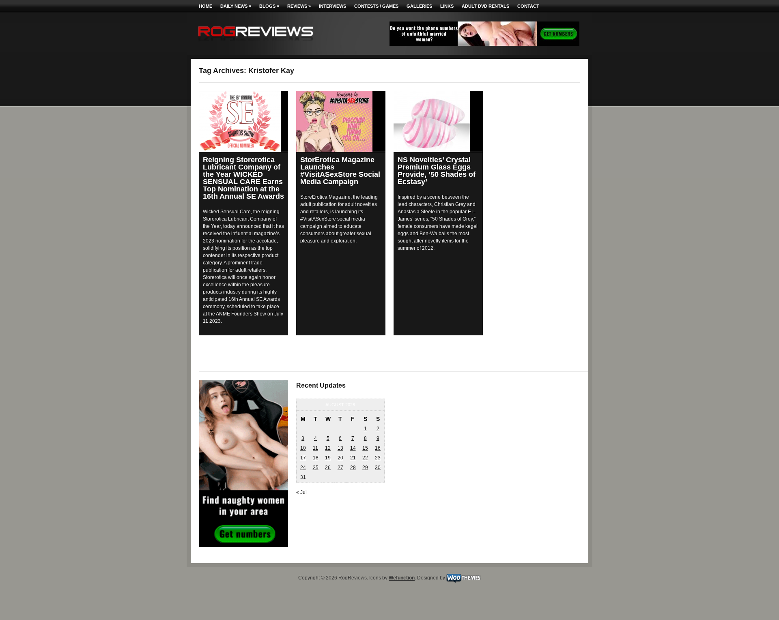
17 (303, 458)
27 (340, 467)
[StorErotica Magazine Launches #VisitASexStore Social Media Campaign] (340, 121)
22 (365, 458)
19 (328, 458)
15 (365, 448)
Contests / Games (376, 6)
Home (205, 6)
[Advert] (484, 44)
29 (365, 467)
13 (340, 448)
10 (303, 448)
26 (328, 467)
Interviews (332, 6)
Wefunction (402, 578)
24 (303, 467)
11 (315, 448)
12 (328, 448)
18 (315, 458)
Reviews (299, 6)
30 (378, 467)
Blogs (269, 6)
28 (353, 467)
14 (353, 448)
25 (315, 467)
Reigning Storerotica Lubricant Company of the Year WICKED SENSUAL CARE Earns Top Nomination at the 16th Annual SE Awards (243, 178)
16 (378, 448)
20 (340, 458)
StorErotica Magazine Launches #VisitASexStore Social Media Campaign (340, 171)
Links (447, 6)
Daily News (235, 6)
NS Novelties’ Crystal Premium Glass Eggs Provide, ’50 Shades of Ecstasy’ (437, 171)
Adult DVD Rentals (485, 6)
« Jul (301, 492)
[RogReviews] (255, 43)
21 (353, 458)
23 (378, 458)
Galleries (419, 6)
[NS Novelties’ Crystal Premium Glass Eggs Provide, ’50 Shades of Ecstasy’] (438, 121)
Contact (528, 6)
